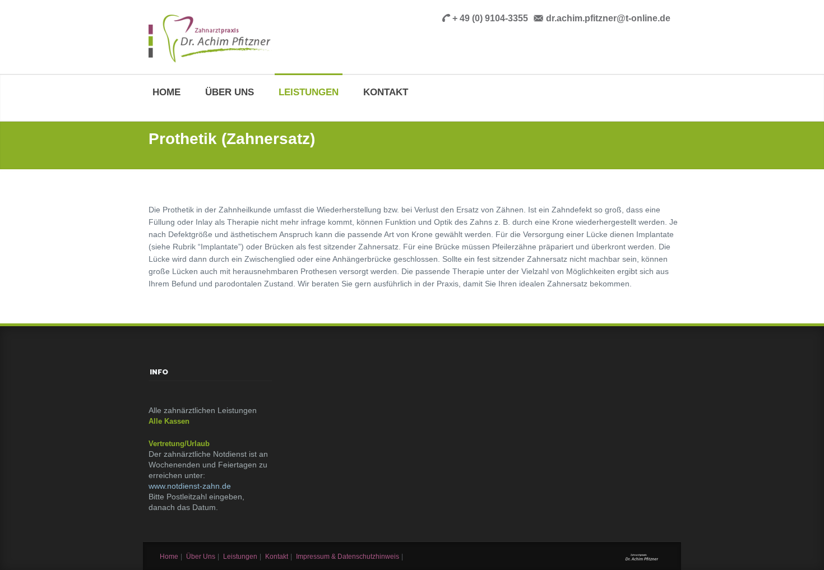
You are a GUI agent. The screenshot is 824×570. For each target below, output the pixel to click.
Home (166, 92)
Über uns (229, 92)
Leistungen (309, 92)
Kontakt (385, 92)
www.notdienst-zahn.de (190, 485)
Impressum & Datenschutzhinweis (347, 556)
